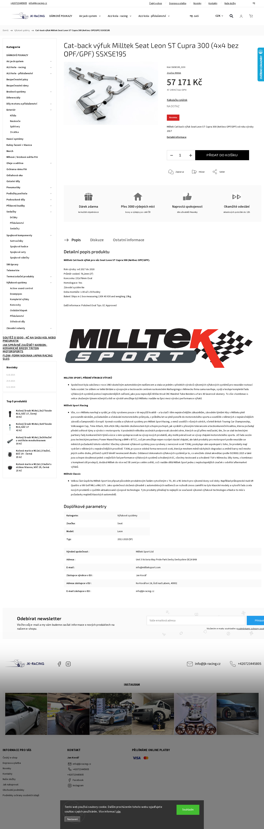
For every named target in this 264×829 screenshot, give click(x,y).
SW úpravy (12, 264)
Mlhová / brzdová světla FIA (22, 157)
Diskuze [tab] (97, 240)
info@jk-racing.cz (208, 663)
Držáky (14, 217)
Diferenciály (13, 97)
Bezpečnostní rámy (17, 85)
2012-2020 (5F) (125, 539)
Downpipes (16, 294)
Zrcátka (14, 132)
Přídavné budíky (15, 206)
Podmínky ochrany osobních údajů (21, 795)
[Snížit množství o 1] (171, 155)
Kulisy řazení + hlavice (19, 145)
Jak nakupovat (10, 784)
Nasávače (15, 121)
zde (118, 812)
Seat (119, 523)
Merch (9, 151)
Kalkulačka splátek (177, 100)
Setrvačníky (16, 241)
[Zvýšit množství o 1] (190, 155)
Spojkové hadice (19, 246)
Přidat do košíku (222, 155)
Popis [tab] (76, 240)
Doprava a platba (177, 3)
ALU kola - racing (16, 67)
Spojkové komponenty (19, 235)
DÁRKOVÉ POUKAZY (17, 55)
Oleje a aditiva (15, 163)
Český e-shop (155, 3)
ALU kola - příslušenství (19, 73)
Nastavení (72, 819)
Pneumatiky (13, 187)
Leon (120, 531)
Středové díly (17, 321)
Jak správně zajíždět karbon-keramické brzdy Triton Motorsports (25, 348)
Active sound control (21, 288)
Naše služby (230, 3)
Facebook (59, 664)
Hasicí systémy (14, 139)
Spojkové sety (18, 252)
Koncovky (15, 305)
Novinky (197, 3)
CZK (218, 16)
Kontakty (213, 3)
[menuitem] (60, 16)
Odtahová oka (14, 175)
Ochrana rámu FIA (16, 169)
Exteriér (10, 110)
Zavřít (249, 183)
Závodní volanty (15, 328)
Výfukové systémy (16, 282)
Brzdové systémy (16, 92)
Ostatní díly (13, 181)
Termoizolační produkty (20, 276)
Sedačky (11, 212)
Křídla (13, 115)
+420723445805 (249, 663)
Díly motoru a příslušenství (21, 104)
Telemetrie (12, 270)
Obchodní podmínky (13, 790)
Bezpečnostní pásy (17, 79)
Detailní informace (176, 137)
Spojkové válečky (19, 258)
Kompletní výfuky (19, 299)
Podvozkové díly (15, 200)
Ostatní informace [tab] (128, 240)
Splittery (15, 126)
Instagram (68, 664)
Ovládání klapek (18, 310)
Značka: (174, 73)
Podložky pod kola (16, 193)
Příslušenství (17, 223)
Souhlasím (188, 810)
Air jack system (15, 61)
